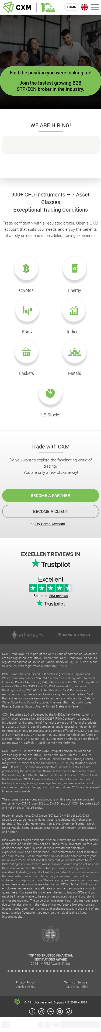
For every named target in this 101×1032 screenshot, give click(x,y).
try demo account (50, 523)
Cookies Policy (25, 986)
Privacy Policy (25, 982)
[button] (8, 971)
